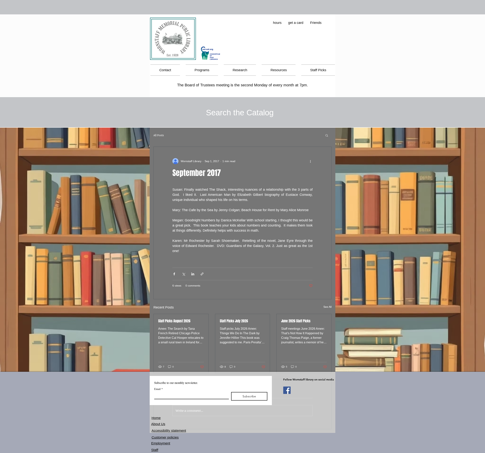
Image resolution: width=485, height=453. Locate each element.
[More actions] (310, 161)
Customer (159, 437)
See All (327, 306)
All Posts (158, 135)
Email (158, 389)
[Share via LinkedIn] (193, 274)
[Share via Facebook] (174, 274)
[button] (202, 70)
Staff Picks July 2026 (234, 321)
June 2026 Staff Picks (296, 321)
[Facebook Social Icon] (287, 390)
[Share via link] (202, 274)
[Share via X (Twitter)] (183, 274)
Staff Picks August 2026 (174, 321)
